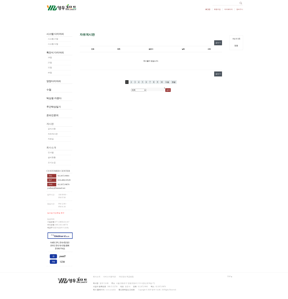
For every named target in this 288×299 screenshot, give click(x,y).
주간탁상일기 (53, 107)
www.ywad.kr (111, 290)
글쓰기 (218, 43)
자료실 (51, 139)
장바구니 (239, 9)
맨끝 (174, 82)
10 (162, 82)
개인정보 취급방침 (126, 277)
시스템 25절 (53, 39)
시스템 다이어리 (55, 34)
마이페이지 (228, 9)
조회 (209, 49)
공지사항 (52, 129)
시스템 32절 (53, 44)
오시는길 (52, 162)
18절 (50, 57)
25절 (50, 62)
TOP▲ (229, 276)
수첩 (48, 89)
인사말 (51, 152)
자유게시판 (53, 134)
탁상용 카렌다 (54, 98)
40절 (50, 72)
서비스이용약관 (109, 277)
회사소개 (96, 277)
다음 (167, 82)
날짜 (183, 49)
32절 (50, 67)
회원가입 (217, 9)
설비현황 (52, 157)
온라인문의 (52, 115)
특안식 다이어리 (55, 52)
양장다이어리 (53, 81)
